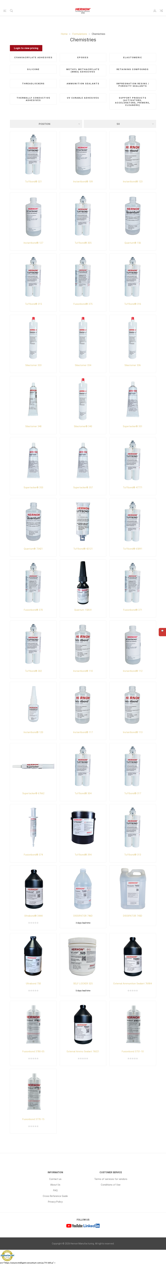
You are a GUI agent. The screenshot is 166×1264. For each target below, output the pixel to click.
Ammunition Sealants (83, 83)
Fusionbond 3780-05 (33, 1051)
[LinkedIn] (91, 1226)
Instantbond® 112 (132, 671)
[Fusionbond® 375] (83, 277)
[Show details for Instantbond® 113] (132, 705)
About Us (55, 1184)
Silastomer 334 (83, 365)
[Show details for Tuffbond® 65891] (132, 521)
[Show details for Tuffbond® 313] (132, 827)
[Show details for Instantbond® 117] (83, 705)
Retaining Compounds (133, 69)
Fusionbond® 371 (132, 609)
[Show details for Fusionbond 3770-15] (33, 1092)
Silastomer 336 (132, 365)
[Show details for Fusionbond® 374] (33, 827)
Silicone (33, 69)
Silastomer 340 (33, 426)
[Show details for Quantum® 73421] (33, 521)
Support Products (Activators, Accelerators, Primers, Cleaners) (132, 101)
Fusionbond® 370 (33, 609)
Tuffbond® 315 (33, 304)
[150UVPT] (83, 583)
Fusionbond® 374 (33, 854)
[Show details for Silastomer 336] (132, 338)
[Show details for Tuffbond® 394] (83, 827)
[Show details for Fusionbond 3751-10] (132, 1024)
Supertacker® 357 (83, 487)
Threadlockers (33, 83)
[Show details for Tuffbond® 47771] (132, 460)
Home (64, 34)
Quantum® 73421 (33, 548)
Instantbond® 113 (132, 732)
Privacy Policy (55, 1201)
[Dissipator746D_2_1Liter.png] (83, 889)
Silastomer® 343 (83, 426)
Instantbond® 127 (33, 242)
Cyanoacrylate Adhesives (33, 57)
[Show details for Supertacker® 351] (132, 399)
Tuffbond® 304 (83, 793)
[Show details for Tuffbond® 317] (132, 766)
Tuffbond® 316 (132, 304)
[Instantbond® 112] (132, 644)
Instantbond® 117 (83, 732)
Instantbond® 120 (33, 732)
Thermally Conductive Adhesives (33, 99)
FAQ (55, 1190)
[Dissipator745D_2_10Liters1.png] (132, 889)
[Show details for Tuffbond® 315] (33, 277)
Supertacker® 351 (132, 426)
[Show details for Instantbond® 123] (132, 154)
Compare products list (161, 10)
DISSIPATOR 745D (132, 915)
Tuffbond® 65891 (132, 548)
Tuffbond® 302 (33, 671)
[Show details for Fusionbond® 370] (33, 583)
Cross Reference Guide (55, 1196)
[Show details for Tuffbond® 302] (33, 644)
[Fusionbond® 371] (132, 583)
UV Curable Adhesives (83, 98)
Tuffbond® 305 (83, 242)
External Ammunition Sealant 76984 (132, 983)
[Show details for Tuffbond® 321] (33, 154)
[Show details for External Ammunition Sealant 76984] (132, 956)
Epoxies (83, 57)
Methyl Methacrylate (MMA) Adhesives (83, 70)
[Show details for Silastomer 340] (33, 399)
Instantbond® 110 (83, 671)
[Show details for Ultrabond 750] (33, 956)
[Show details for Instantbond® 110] (83, 644)
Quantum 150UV (83, 609)
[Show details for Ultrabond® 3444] (33, 889)
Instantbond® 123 (132, 181)
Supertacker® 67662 (33, 793)
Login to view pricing (26, 48)
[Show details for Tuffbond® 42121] (83, 521)
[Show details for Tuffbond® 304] (83, 766)
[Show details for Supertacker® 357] (83, 460)
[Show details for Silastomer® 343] (83, 399)
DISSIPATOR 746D (83, 915)
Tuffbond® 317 (132, 793)
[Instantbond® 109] (83, 154)
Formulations (79, 34)
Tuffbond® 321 (33, 181)
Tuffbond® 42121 (83, 548)
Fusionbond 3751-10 (133, 1051)
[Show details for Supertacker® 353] (33, 460)
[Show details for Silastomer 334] (83, 338)
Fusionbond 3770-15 (33, 1119)
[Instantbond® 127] (33, 215)
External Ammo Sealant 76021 (83, 1051)
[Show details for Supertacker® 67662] (33, 766)
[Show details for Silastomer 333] (33, 338)
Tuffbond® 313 (132, 854)
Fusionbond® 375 (82, 304)
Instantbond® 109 (83, 181)
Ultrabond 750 (33, 983)
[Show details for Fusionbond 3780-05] (33, 1024)
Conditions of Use (110, 1184)
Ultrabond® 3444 (33, 915)
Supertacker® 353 (33, 487)
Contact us (55, 1179)
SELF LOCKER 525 (83, 983)
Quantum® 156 (132, 242)
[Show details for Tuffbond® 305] (83, 215)
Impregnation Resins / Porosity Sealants (132, 84)
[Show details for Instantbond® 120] (33, 705)
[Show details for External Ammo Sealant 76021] (83, 1024)
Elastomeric (132, 57)
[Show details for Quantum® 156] (132, 215)
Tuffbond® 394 (83, 854)
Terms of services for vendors (110, 1179)
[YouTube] (74, 1226)
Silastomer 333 (33, 365)
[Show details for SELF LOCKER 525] (83, 956)
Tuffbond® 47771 (132, 487)
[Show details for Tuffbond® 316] (132, 277)
